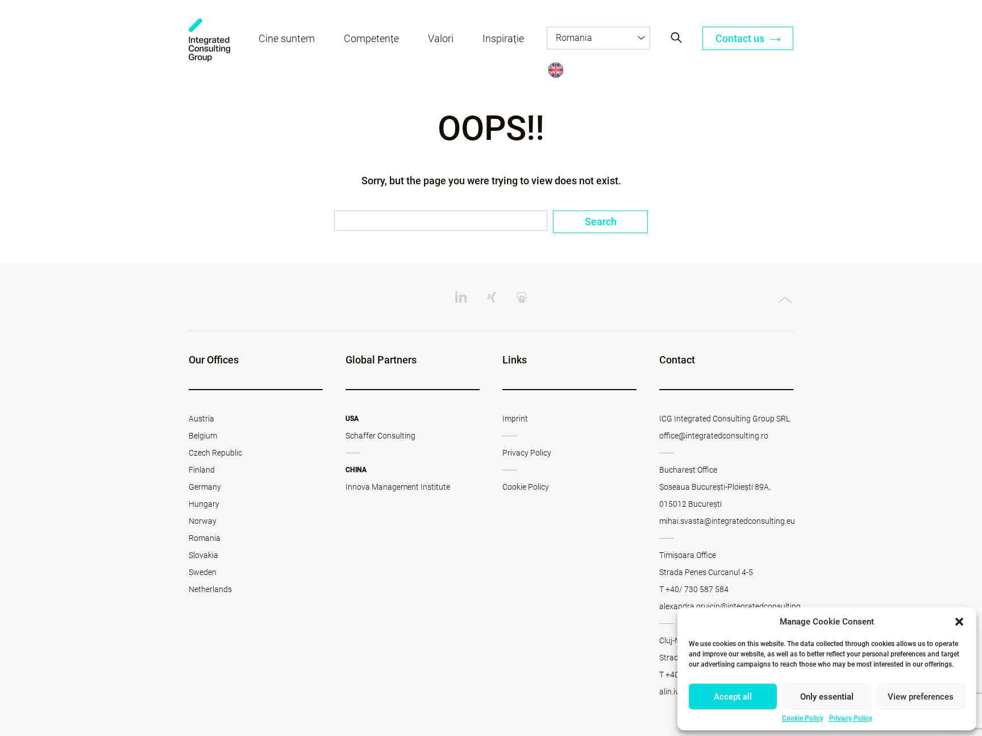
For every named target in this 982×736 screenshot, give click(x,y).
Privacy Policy (850, 718)
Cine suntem (287, 38)
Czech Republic (215, 452)
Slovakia (203, 555)
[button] (959, 621)
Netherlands (210, 589)
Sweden (203, 572)
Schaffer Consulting (380, 435)
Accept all (733, 697)
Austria (201, 418)
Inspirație (503, 38)
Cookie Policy (802, 718)
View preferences (921, 697)
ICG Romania (209, 40)
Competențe (371, 38)
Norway (203, 521)
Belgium (203, 435)
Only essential (827, 697)
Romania (204, 538)
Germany (205, 486)
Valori (440, 38)
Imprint (515, 418)
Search (601, 222)
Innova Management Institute (398, 486)
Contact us (741, 38)
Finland (202, 469)
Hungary (204, 503)
